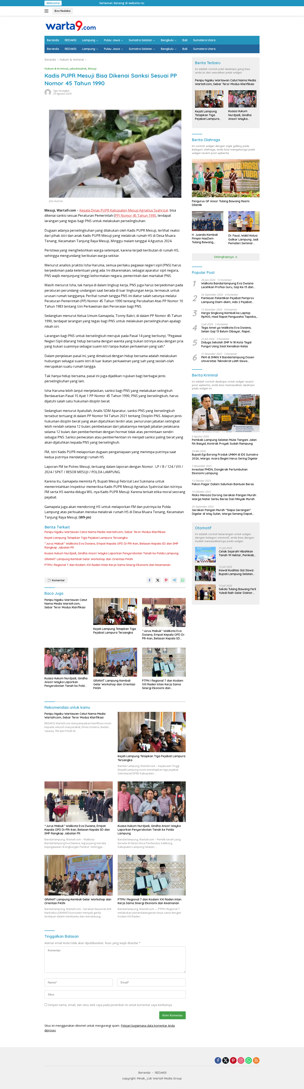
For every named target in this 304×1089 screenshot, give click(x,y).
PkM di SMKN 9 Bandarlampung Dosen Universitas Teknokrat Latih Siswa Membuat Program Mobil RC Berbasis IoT (229, 359)
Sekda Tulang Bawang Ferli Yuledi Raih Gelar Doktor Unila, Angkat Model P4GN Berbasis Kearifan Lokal (237, 591)
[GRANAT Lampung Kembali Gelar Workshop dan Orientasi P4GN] (115, 662)
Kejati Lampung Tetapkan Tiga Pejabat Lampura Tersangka (86, 538)
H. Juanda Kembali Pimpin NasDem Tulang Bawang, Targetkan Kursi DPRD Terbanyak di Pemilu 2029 (207, 238)
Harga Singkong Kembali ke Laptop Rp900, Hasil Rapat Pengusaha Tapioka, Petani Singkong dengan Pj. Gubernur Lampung (228, 315)
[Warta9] (70, 25)
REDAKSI (70, 40)
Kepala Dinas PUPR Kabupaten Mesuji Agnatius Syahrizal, (124, 210)
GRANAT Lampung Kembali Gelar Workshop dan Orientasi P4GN (88, 559)
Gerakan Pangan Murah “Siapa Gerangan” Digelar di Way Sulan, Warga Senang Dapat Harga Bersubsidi (222, 512)
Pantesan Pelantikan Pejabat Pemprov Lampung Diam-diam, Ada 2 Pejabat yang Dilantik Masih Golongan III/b (227, 300)
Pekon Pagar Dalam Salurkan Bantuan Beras (223, 484)
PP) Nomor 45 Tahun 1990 (135, 215)
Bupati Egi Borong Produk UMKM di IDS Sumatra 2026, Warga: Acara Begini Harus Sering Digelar (225, 456)
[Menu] (47, 10)
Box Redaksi (63, 10)
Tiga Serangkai (61, 91)
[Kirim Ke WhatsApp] (183, 580)
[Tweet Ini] (158, 580)
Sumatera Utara (204, 40)
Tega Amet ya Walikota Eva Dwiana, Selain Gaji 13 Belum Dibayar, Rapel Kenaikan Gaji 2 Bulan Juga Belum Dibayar (226, 329)
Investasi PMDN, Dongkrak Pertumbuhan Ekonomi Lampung (220, 471)
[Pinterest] (233, 1060)
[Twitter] (225, 1060)
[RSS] (256, 1060)
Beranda (53, 40)
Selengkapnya (224, 257)
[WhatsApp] (248, 1060)
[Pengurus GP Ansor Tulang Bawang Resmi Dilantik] (226, 178)
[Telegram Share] (174, 580)
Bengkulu (167, 40)
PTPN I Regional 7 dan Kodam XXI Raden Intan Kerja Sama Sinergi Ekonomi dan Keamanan (107, 565)
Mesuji (92, 68)
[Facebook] (218, 1060)
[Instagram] (241, 1060)
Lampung (88, 40)
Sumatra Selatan (140, 40)
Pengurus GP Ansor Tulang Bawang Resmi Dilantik (220, 203)
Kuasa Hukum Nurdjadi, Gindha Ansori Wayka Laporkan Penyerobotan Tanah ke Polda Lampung (111, 553)
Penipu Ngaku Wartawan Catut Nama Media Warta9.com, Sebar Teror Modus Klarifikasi (104, 532)
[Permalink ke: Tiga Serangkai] (47, 92)
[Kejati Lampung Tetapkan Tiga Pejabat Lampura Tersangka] (115, 611)
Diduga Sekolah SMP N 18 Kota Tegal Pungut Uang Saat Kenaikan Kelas (226, 344)
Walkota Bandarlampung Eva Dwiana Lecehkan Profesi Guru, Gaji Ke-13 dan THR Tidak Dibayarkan (227, 285)
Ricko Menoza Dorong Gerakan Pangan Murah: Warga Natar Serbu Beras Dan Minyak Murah (224, 497)
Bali (184, 40)
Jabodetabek (78, 68)
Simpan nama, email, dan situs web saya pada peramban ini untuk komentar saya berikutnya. (110, 1005)
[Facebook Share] (149, 580)
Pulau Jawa (112, 40)
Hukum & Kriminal (56, 68)
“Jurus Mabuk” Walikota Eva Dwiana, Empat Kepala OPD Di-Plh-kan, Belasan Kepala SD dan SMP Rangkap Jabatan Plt (111, 545)
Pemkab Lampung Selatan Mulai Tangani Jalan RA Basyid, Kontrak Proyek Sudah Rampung (224, 442)
